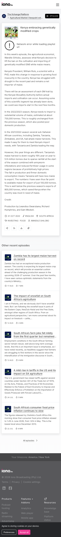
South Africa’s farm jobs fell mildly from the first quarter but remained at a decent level (34, 336)
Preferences (9, 532)
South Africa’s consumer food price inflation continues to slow (34, 409)
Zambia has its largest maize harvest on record (35, 257)
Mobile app (27, 517)
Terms (5, 482)
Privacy (16, 482)
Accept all (24, 532)
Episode (54, 16)
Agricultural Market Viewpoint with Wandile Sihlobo (26, 17)
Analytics (26, 508)
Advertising (8, 521)
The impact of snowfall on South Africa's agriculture (32, 297)
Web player (27, 513)
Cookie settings (31, 482)
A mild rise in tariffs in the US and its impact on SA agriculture (35, 372)
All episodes (28, 440)
